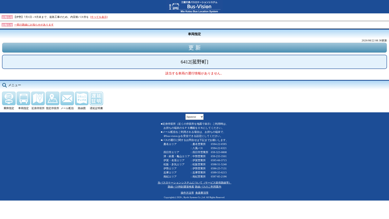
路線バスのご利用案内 (208, 186)
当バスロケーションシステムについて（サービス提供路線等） (194, 182)
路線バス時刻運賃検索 (181, 186)
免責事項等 (201, 192)
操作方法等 (187, 192)
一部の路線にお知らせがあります (34, 24)
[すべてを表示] (99, 16)
